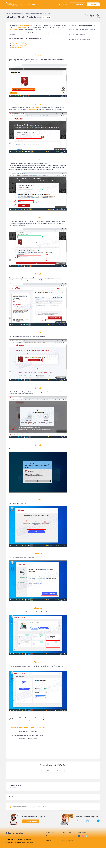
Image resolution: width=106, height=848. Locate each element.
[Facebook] (77, 821)
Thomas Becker (89, 15)
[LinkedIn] (98, 821)
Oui (48, 770)
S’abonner (47, 17)
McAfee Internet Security (19, 44)
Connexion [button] (93, 4)
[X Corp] (87, 821)
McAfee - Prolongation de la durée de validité (82, 29)
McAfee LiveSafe (16, 47)
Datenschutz (49, 838)
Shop (28, 4)
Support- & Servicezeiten (67, 840)
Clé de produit (35, 107)
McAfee (47, 13)
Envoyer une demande (77, 4)
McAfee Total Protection (19, 46)
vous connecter (20, 797)
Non (60, 770)
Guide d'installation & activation (33, 13)
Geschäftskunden (66, 838)
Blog (33, 4)
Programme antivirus (24, 25)
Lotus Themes (29, 842)
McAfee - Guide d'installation (77, 34)
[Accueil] (14, 4)
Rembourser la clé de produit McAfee (80, 39)
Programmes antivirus (21, 27)
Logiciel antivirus (14, 29)
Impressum (48, 840)
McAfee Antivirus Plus (18, 42)
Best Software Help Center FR (14, 13)
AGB (47, 835)
